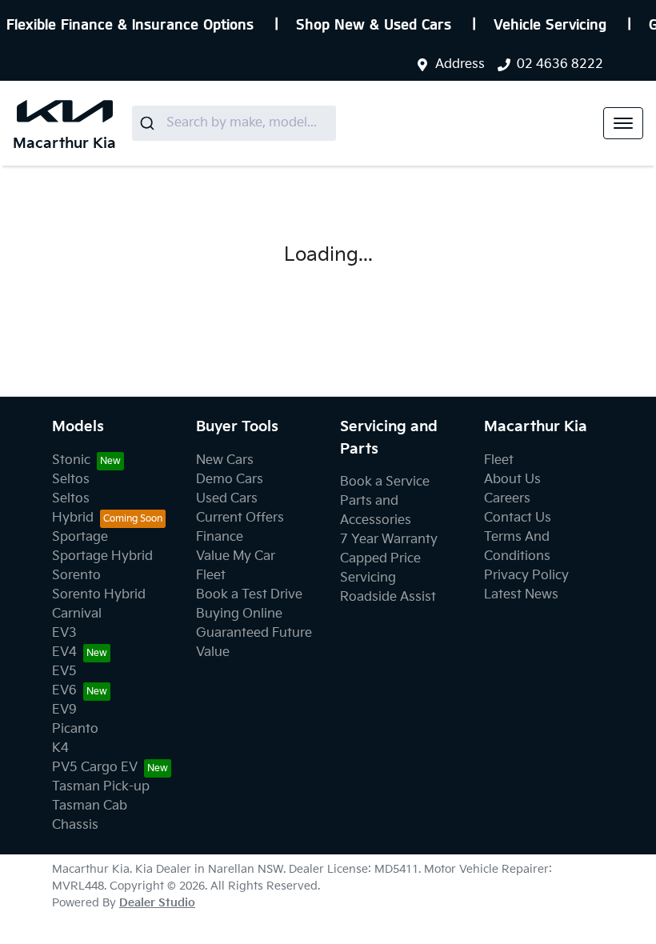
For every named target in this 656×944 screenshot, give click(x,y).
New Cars (225, 460)
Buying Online (239, 614)
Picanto (75, 729)
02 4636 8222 (560, 64)
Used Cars (227, 498)
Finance (219, 537)
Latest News (521, 594)
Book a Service (385, 482)
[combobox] (234, 123)
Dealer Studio (157, 903)
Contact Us (517, 518)
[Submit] (149, 123)
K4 (60, 748)
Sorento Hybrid (99, 594)
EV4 (64, 652)
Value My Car (235, 556)
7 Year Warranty (389, 539)
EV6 (64, 690)
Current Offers (240, 518)
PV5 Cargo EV (95, 767)
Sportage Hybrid (102, 556)
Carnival (77, 614)
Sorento (76, 575)
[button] (623, 123)
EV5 (64, 671)
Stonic (71, 460)
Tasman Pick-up (101, 786)
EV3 (64, 633)
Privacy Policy (526, 575)
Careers (507, 498)
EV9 (64, 710)
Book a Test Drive (249, 594)
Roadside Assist (388, 597)
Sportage (80, 537)
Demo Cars (229, 479)
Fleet (211, 575)
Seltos (71, 479)
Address (460, 64)
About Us (512, 479)
